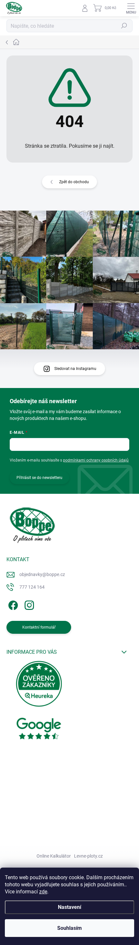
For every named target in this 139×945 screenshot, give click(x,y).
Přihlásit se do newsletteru (39, 477)
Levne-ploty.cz (88, 856)
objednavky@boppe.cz (42, 574)
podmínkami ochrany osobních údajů (96, 460)
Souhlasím (69, 928)
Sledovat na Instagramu (75, 368)
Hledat (124, 26)
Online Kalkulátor (54, 856)
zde (43, 892)
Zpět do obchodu (74, 182)
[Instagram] (28, 604)
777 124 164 (32, 587)
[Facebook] (12, 604)
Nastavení (69, 907)
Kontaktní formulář (39, 627)
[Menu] (131, 8)
